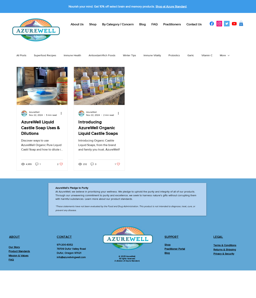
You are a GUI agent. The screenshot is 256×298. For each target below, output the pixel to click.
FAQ (11, 259)
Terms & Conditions (224, 245)
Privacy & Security (223, 253)
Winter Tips (129, 55)
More (223, 55)
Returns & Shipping (224, 249)
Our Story (14, 247)
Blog (167, 252)
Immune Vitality (152, 55)
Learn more (91, 198)
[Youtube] (234, 23)
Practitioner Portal (175, 248)
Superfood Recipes (45, 55)
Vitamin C (206, 55)
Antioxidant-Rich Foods (102, 55)
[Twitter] (227, 23)
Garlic (190, 55)
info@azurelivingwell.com (71, 257)
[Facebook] (212, 23)
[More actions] (62, 113)
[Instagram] (219, 23)
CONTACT (64, 236)
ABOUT (14, 236)
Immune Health (72, 55)
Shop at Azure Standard (171, 6)
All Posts (21, 55)
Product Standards (19, 251)
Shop (168, 244)
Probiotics (174, 55)
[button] (241, 23)
